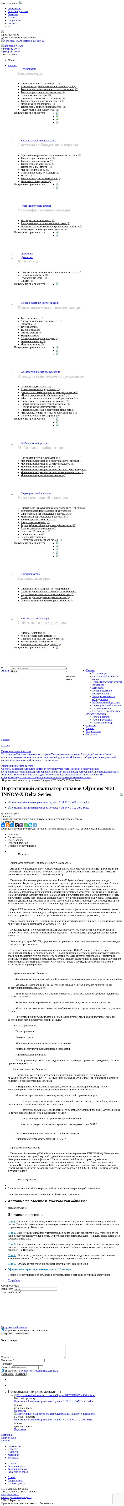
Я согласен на (31, 1370)
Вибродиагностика (20, 777)
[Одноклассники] (8, 825)
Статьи (12, 1477)
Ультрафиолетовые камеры (107, 682)
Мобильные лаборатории (106, 702)
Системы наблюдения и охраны (33, 754)
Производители (16, 1483)
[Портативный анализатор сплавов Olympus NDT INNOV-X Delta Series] (48, 802)
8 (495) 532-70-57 (10, 48)
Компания (6, 1434)
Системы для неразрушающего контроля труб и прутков (32, 768)
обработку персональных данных (39, 1370)
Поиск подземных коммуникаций (102, 692)
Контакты (91, 734)
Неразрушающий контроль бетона (72, 777)
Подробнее (14, 1280)
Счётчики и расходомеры (106, 711)
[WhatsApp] (26, 825)
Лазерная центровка (42, 777)
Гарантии (91, 725)
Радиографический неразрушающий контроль (63, 774)
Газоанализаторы (101, 708)
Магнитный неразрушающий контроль (78, 771)
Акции (5, 669)
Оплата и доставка (96, 713)
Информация (8, 1437)
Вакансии (13, 1451)
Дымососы (98, 687)
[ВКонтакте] (3, 825)
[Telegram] (35, 825)
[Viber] (21, 825)
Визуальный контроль (25, 774)
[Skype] (30, 825)
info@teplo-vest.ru (13, 45)
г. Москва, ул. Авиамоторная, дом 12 (24, 40)
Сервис (90, 728)
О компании (14, 1446)
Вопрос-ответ (93, 731)
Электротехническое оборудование (103, 698)
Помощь (5, 1440)
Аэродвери (98, 684)
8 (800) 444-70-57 (10, 51)
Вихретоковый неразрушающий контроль (34, 771)
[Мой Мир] (12, 825)
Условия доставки (102, 719)
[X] (17, 825)
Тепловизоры (99, 673)
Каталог (12, 65)
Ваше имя (7, 1288)
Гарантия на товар (102, 722)
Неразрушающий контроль (107, 705)
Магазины (13, 1454)
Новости (12, 1449)
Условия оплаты (101, 716)
